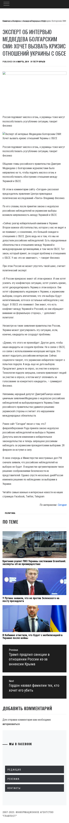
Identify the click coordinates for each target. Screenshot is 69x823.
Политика (10, 513)
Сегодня (62, 504)
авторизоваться (11, 724)
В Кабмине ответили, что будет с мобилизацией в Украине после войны (32, 637)
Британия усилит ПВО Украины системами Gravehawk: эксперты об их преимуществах (34, 563)
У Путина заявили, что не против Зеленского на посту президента (31, 600)
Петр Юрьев (39, 62)
